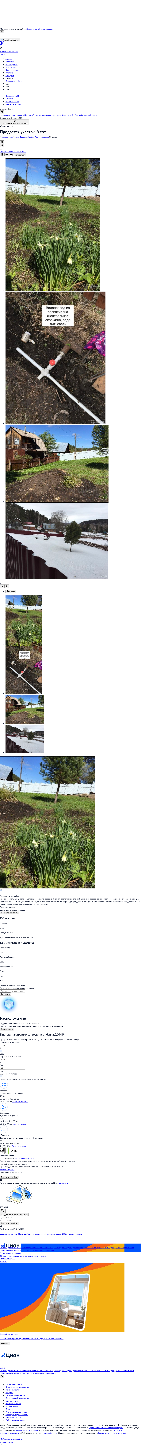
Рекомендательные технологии (112, 1433)
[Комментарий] (2, 145)
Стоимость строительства (11, 1042)
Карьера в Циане (13, 1417)
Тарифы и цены (12, 1400)
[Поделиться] (2, 142)
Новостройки (11, 64)
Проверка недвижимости (17, 1414)
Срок (2, 1065)
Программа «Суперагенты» (17, 1398)
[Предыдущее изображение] (2, 586)
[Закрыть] (2, 31)
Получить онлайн (20, 1101)
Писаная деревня (42, 137)
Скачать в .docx (19, 151)
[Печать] (2, 154)
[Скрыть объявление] (6, 154)
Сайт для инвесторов (15, 1420)
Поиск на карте (12, 1389)
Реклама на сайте (13, 1403)
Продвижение (12, 1406)
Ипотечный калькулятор (16, 1412)
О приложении (6, 1441)
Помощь (9, 1409)
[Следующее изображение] (6, 586)
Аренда (9, 59)
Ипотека (9, 72)
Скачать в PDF (6, 151)
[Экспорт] (1, 149)
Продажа (10, 61)
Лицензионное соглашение (26, 1430)
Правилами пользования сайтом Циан (106, 1427)
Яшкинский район (27, 137)
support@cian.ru (50, 1433)
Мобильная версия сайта (11, 1439)
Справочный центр (14, 1384)
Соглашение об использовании (40, 29)
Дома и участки (13, 67)
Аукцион (9, 1392)
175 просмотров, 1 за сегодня (14, 123)
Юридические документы (17, 1387)
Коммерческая (12, 70)
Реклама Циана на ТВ (15, 1395)
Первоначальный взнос (10, 1056)
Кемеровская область (9, 137)
